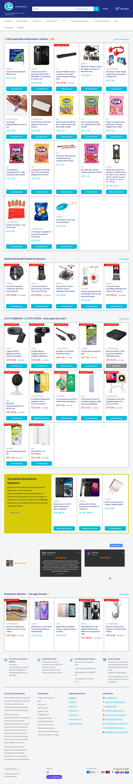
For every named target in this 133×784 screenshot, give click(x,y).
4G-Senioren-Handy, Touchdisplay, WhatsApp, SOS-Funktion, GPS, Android (116, 288)
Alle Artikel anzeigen (121, 39)
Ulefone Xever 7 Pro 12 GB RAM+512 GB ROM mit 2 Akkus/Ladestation (62, 506)
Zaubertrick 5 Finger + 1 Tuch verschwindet (16, 226)
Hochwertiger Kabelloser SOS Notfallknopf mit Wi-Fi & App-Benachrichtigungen (91, 294)
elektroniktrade (112, 69)
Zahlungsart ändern (45, 718)
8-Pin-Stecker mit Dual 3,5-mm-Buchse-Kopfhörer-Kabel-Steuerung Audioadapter (91, 401)
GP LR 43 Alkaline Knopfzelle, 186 (16, 452)
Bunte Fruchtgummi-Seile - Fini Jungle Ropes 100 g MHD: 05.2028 (91, 124)
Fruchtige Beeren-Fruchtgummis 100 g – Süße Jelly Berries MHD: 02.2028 (15, 172)
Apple (58, 624)
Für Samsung (60, 396)
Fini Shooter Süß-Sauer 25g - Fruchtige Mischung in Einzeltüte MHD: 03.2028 (66, 158)
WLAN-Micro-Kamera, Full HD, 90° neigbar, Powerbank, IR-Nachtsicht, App (91, 69)
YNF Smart (84, 288)
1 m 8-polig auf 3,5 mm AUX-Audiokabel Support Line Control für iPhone (115, 401)
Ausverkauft (116, 366)
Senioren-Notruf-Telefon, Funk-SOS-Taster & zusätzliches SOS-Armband (65, 288)
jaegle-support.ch (75, 723)
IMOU (7, 400)
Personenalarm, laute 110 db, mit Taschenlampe (65, 221)
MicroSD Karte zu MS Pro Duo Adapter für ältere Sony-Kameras (41, 124)
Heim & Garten (52, 21)
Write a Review (116, 545)
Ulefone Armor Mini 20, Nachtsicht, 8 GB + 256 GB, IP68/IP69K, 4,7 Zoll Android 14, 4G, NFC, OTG (40, 75)
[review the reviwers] (62, 553)
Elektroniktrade (62, 348)
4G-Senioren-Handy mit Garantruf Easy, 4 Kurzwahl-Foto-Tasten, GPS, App (40, 288)
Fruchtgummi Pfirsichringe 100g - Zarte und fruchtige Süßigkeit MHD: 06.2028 (40, 172)
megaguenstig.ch (75, 719)
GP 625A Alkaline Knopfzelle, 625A (91, 352)
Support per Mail (111, 706)
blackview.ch (73, 710)
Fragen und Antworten (46, 698)
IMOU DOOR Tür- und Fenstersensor (38, 452)
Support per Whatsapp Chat (115, 702)
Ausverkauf (8, 21)
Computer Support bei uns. (114, 710)
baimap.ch (72, 702)
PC (64, 21)
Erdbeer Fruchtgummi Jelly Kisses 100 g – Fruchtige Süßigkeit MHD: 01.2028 (115, 124)
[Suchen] (96, 9)
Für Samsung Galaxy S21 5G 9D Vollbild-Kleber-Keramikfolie (66, 400)
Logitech (9, 348)
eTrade (33, 348)
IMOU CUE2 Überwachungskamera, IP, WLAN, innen (15, 405)
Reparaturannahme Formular (115, 715)
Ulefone (34, 69)
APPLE (83, 396)
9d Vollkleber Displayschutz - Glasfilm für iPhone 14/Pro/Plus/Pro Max (41, 401)
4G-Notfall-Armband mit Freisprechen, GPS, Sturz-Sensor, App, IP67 (15, 288)
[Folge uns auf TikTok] (47, 772)
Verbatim (9, 69)
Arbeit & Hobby (21, 21)
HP (57, 69)
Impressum (42, 704)
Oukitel (83, 624)
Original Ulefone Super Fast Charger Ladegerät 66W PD (114, 503)
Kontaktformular (111, 698)
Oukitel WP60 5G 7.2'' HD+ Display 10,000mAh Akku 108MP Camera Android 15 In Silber (90, 630)
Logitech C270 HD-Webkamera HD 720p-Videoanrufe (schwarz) (14, 353)
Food (116, 21)
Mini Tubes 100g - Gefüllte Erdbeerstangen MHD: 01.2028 (91, 171)
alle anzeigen (124, 594)
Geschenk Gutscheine (46, 725)
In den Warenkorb (17, 89)
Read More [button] (44, 574)
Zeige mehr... (15, 512)
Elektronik (37, 21)
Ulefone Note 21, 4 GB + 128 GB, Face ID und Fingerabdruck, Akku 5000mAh (41, 629)
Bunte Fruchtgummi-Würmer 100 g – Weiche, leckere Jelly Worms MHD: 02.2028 (66, 124)
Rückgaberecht (43, 714)
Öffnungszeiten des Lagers (115, 728)
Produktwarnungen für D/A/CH (116, 723)
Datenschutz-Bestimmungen (48, 735)
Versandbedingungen (46, 721)
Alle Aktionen (124, 319)
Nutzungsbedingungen (46, 728)
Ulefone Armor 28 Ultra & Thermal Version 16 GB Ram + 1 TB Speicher (89, 506)
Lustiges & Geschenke (102, 21)
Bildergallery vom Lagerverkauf (116, 732)
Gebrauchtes (9, 28)
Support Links (43, 711)
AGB (39, 701)
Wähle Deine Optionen (116, 192)
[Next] (129, 286)
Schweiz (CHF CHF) (11, 769)
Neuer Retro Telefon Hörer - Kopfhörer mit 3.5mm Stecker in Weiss (116, 629)
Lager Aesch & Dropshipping (48, 731)
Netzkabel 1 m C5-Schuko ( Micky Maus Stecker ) (65, 352)
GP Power (84, 348)
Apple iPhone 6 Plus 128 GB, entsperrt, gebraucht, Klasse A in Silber (66, 629)
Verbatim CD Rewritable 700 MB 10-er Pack (15, 73)
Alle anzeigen (124, 259)
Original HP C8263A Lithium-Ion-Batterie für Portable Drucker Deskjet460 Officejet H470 (66, 75)
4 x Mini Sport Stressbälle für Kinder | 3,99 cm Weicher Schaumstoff (41, 234)
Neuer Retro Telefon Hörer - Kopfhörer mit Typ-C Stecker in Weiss (16, 629)
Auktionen (21, 28)
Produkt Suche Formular (113, 719)
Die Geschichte (43, 708)
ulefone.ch (73, 706)
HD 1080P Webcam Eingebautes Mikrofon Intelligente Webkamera (39, 353)
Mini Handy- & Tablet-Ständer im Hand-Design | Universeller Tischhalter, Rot (116, 74)
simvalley (9, 283)
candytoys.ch (73, 715)
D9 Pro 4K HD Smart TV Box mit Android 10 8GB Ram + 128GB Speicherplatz (115, 353)
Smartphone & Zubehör (79, 21)
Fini (57, 119)
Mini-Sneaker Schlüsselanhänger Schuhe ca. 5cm (16, 124)
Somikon (84, 63)
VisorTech (59, 217)
